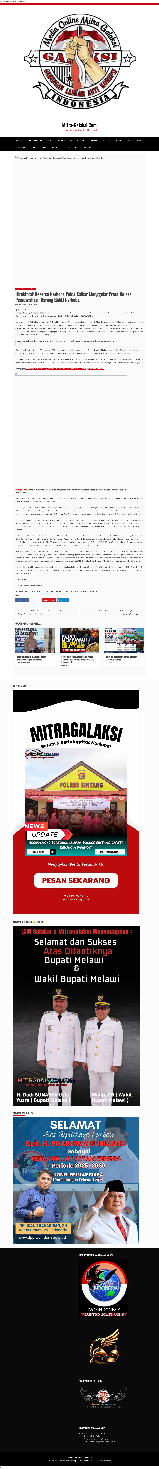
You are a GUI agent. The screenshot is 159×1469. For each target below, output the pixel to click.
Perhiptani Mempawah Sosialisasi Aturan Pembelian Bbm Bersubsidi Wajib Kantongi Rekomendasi (77, 659)
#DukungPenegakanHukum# (28, 591)
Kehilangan (20, 147)
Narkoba (32, 289)
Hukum (118, 140)
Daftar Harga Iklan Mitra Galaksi (78, 147)
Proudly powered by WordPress (61, 1460)
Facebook (22, 600)
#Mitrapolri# (87, 591)
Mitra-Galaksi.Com (79, 125)
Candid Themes (104, 1460)
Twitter (36, 600)
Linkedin (63, 600)
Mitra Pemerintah (64, 140)
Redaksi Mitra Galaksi (93, 1436)
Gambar (43, 147)
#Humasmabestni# (60, 591)
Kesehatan (81, 140)
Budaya (140, 140)
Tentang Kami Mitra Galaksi (93, 1433)
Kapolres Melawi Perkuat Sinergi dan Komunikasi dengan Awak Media (31, 658)
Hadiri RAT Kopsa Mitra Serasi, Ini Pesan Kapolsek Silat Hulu (121, 658)
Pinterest (50, 600)
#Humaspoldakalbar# (74, 591)
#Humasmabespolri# (46, 591)
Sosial (32, 147)
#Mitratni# (95, 591)
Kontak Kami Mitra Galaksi (97, 1439)
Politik (128, 140)
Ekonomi (94, 140)
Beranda (19, 140)
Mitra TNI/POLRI (35, 140)
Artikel (49, 140)
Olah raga (55, 147)
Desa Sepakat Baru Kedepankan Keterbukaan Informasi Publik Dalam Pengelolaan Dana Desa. (64, 368)
